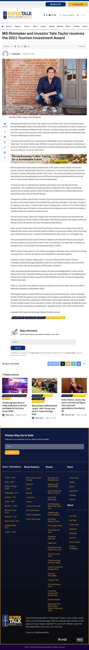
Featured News (18, 317)
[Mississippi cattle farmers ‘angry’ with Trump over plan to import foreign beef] (44, 385)
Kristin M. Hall (69, 415)
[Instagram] (52, 15)
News (49, 317)
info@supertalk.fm (42, 632)
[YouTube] (49, 15)
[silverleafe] (49, 159)
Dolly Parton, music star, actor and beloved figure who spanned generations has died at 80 (74, 405)
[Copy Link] (21, 46)
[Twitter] (46, 15)
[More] (28, 46)
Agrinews (48, 395)
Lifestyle (41, 317)
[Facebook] (44, 15)
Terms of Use (35, 353)
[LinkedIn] (55, 15)
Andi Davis (16, 54)
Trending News (59, 317)
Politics (6, 398)
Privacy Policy (71, 353)
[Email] (18, 46)
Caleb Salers (9, 415)
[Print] (25, 46)
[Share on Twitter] (15, 46)
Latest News (30, 317)
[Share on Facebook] (11, 46)
